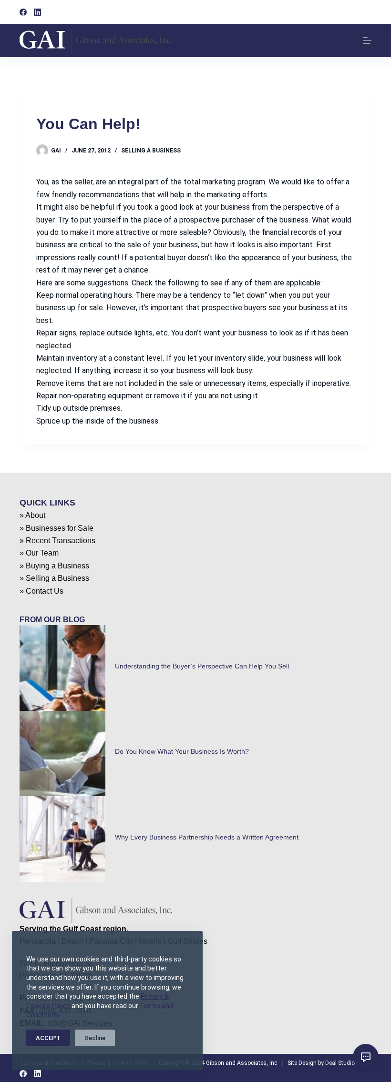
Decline (94, 1038)
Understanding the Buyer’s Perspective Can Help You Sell (202, 666)
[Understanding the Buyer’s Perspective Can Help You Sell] (62, 668)
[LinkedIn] (37, 12)
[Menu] (367, 40)
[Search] (367, 12)
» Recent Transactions (57, 540)
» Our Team (39, 553)
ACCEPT (48, 1038)
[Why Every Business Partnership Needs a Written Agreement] (62, 839)
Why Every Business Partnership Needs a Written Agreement (206, 837)
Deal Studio (340, 1063)
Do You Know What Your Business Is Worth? (182, 751)
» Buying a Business (54, 566)
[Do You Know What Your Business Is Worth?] (62, 754)
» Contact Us (41, 591)
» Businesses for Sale (56, 528)
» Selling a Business (54, 578)
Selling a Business (151, 150)
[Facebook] (23, 12)
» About (32, 515)
